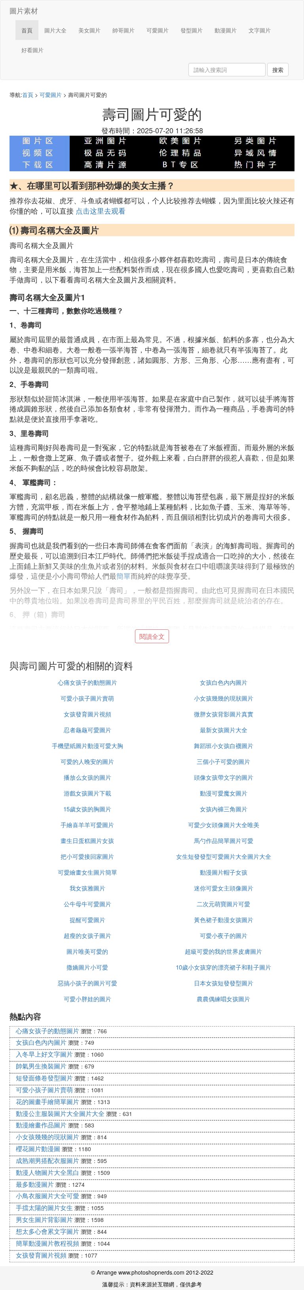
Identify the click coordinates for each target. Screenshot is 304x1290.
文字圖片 (260, 30)
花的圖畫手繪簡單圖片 (47, 1101)
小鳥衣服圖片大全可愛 (47, 1195)
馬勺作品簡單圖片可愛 (223, 840)
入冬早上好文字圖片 (44, 1054)
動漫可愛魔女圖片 (223, 793)
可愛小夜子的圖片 (223, 935)
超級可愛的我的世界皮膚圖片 (223, 951)
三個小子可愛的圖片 (223, 761)
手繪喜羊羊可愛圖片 (87, 824)
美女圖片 (89, 30)
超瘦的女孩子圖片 (87, 935)
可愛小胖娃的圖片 (87, 998)
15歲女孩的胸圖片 (87, 809)
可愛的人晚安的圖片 (87, 761)
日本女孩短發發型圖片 (223, 983)
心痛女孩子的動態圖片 (87, 682)
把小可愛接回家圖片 (87, 856)
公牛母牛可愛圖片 (87, 904)
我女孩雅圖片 (87, 888)
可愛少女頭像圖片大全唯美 (223, 824)
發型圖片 (191, 30)
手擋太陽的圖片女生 (44, 1207)
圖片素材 (24, 10)
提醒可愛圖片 (87, 919)
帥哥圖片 (123, 30)
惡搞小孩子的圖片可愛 (87, 983)
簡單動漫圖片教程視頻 (47, 1243)
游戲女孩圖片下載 (87, 793)
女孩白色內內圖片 (223, 682)
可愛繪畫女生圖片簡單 (87, 872)
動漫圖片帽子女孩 (223, 872)
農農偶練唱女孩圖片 (223, 998)
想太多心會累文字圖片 (47, 1231)
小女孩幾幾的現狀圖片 (223, 698)
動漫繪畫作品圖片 (41, 1124)
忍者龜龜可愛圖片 (87, 730)
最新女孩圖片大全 (223, 730)
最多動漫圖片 (35, 1184)
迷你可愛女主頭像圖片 (223, 888)
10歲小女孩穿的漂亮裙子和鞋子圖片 (223, 967)
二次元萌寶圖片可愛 (223, 904)
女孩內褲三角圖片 (223, 809)
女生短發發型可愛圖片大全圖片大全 (223, 856)
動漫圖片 (226, 30)
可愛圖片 (157, 30)
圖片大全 (55, 30)
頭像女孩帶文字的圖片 (223, 777)
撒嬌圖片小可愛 (87, 967)
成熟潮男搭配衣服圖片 (47, 1160)
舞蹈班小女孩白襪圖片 (223, 745)
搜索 (277, 70)
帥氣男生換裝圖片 (41, 1065)
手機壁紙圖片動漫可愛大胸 (87, 745)
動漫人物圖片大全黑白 (47, 1172)
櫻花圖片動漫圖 (38, 1148)
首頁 (26, 30)
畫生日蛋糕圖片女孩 (87, 840)
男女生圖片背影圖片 (44, 1219)
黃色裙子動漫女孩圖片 (223, 919)
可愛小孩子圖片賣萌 (87, 698)
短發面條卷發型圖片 (44, 1077)
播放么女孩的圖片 (87, 777)
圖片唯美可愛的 (87, 951)
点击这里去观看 (100, 210)
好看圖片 (32, 50)
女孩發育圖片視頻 (87, 714)
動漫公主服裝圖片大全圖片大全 (60, 1113)
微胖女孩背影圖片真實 (223, 714)
